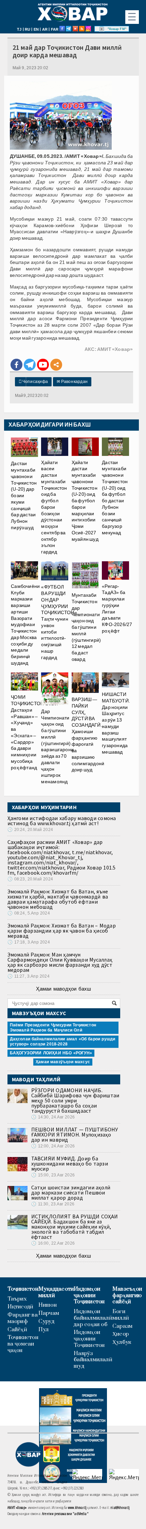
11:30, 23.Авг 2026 (52, 1204)
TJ (19, 29)
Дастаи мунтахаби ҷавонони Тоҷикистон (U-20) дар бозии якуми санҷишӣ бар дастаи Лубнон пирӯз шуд (24, 495)
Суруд (46, 1321)
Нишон (47, 1305)
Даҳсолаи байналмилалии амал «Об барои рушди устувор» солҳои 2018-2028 (62, 1041)
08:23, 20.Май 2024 (30, 879)
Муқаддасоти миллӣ (56, 1292)
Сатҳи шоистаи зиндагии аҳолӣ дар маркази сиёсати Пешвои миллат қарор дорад (71, 1192)
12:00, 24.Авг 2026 (53, 1146)
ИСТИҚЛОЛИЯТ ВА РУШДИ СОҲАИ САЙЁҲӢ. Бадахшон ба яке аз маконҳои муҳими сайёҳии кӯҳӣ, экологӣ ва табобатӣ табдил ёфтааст (74, 1226)
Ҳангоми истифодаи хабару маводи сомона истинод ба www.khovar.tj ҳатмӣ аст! (61, 821)
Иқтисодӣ (20, 1307)
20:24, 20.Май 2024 (30, 829)
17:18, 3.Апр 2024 (28, 942)
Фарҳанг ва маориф (22, 1318)
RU (27, 29)
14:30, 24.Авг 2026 (53, 1117)
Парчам (48, 1313)
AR (45, 29)
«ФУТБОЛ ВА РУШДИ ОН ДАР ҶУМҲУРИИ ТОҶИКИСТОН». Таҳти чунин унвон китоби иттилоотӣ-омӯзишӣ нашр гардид (59, 622)
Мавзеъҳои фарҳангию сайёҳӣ (127, 1295)
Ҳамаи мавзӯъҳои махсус (63, 1061)
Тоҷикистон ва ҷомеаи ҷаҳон (22, 1343)
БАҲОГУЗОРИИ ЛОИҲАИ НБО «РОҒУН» (51, 1053)
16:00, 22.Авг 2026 (53, 1243)
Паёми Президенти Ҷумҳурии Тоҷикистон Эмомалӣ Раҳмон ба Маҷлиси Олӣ (53, 1028)
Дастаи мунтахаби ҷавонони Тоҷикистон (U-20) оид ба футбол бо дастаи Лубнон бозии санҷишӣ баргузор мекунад (115, 497)
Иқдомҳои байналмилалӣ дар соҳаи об (93, 1317)
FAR (55, 29)
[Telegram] (30, 365)
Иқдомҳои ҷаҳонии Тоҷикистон (89, 1295)
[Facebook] (16, 365)
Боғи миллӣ (120, 1314)
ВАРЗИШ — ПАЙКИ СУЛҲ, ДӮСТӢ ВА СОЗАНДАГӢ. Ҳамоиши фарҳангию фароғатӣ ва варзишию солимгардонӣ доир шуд (88, 734)
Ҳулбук (121, 1342)
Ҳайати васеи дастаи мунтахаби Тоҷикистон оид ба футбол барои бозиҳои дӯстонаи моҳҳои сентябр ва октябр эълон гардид (54, 507)
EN (36, 29)
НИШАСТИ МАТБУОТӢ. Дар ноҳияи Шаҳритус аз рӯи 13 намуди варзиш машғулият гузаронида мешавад (116, 723)
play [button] (102, 29)
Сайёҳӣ (17, 1329)
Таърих (17, 1299)
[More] (56, 365)
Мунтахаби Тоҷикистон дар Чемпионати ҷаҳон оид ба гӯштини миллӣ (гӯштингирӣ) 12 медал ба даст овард (86, 627)
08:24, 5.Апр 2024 (28, 913)
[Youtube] (43, 365)
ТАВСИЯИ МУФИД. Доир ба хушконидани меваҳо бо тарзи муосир (69, 1163)
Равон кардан (72, 381)
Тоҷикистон (22, 1289)
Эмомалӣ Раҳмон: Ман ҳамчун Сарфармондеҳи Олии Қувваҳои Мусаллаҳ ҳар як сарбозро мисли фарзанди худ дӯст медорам (60, 962)
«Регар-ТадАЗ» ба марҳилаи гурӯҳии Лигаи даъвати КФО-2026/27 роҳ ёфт (117, 608)
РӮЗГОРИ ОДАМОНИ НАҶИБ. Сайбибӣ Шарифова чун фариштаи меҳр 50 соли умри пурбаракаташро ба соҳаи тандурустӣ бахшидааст (75, 1100)
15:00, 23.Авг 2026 (53, 1175)
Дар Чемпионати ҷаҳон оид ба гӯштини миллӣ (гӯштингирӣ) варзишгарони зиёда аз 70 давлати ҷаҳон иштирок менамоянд (57, 746)
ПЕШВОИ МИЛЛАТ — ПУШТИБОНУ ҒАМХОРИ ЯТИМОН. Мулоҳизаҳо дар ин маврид (74, 1134)
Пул (43, 1329)
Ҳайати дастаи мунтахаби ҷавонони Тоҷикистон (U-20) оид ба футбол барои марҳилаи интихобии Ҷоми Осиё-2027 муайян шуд (85, 500)
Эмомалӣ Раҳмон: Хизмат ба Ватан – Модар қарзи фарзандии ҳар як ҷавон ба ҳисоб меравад (61, 930)
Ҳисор (120, 1334)
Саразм (122, 1326)
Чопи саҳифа (33, 381)
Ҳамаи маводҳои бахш (63, 989)
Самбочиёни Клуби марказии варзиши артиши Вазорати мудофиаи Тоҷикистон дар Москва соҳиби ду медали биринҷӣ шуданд (25, 624)
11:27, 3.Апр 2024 (28, 976)
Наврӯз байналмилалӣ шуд (93, 1359)
